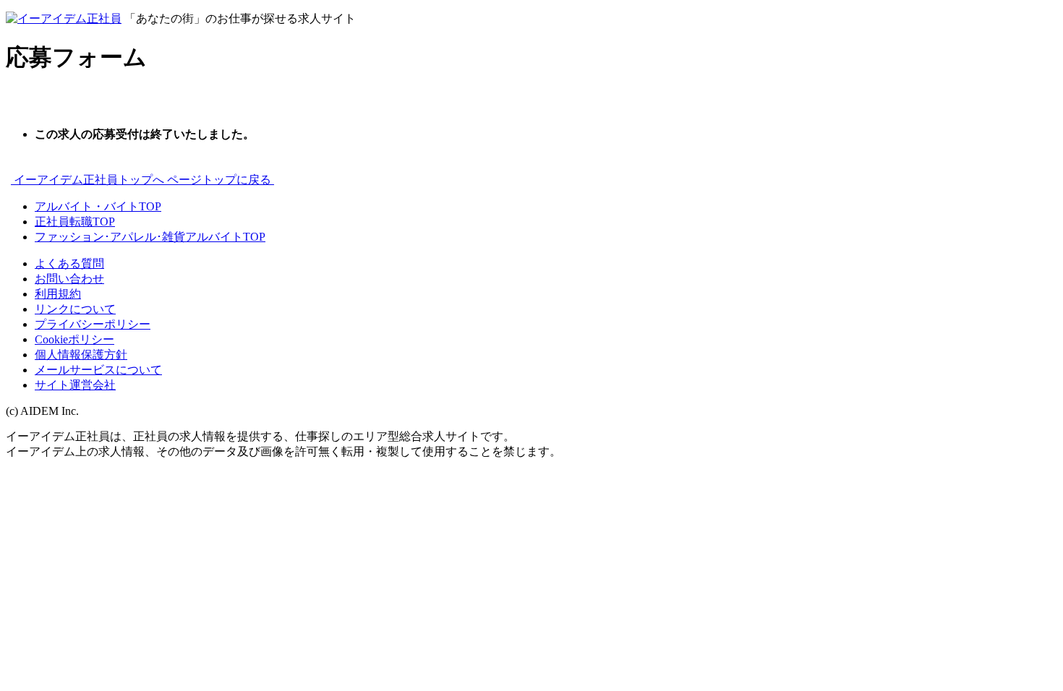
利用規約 (58, 294)
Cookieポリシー (74, 339)
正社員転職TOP (75, 221)
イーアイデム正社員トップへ (89, 179)
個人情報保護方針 (81, 354)
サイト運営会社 (75, 385)
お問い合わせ (69, 278)
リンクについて (75, 309)
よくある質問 (69, 263)
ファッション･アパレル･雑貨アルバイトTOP (150, 237)
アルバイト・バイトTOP (98, 206)
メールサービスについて (98, 370)
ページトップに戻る (220, 179)
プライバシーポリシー (92, 324)
